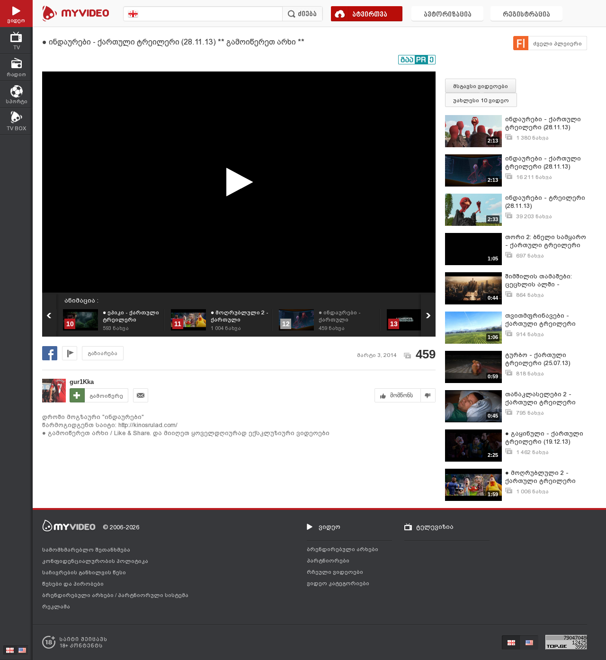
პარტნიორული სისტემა (153, 595)
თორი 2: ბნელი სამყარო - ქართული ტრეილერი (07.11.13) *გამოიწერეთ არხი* (545, 241)
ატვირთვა (369, 14)
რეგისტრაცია (526, 14)
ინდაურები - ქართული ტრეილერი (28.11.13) (543, 162)
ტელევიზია (435, 526)
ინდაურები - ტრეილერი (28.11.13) (545, 201)
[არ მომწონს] (428, 395)
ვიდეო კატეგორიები (338, 583)
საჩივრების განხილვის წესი (84, 572)
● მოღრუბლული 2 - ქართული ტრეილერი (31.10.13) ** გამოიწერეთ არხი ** (544, 477)
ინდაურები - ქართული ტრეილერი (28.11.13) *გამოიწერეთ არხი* (543, 123)
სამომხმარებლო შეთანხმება (86, 549)
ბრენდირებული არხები (78, 595)
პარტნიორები (328, 560)
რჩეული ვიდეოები (335, 572)
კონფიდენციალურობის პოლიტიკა (95, 561)
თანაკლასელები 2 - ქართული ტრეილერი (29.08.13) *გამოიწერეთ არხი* (542, 398)
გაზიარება (102, 353)
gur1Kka (82, 382)
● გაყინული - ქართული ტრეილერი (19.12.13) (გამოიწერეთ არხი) (544, 438)
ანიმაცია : (81, 300)
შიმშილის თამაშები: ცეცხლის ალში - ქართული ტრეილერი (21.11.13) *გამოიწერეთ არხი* (542, 280)
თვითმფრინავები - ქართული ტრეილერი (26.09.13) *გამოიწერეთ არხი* (542, 320)
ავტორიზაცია (448, 14)
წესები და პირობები (73, 583)
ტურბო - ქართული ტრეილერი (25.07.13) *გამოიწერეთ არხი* (537, 359)
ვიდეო (329, 526)
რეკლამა (56, 606)
